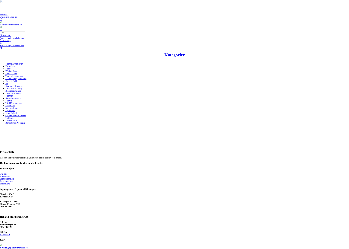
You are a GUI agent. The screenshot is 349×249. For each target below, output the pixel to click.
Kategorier (174, 54)
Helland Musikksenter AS (11, 25)
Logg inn (13, 17)
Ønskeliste (4, 17)
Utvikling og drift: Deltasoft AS (14, 248)
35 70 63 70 (5, 234)
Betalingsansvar (7, 181)
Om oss (3, 174)
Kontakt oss (5, 176)
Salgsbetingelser (7, 179)
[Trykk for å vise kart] (1, 245)
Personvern (5, 184)
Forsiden (3, 14)
